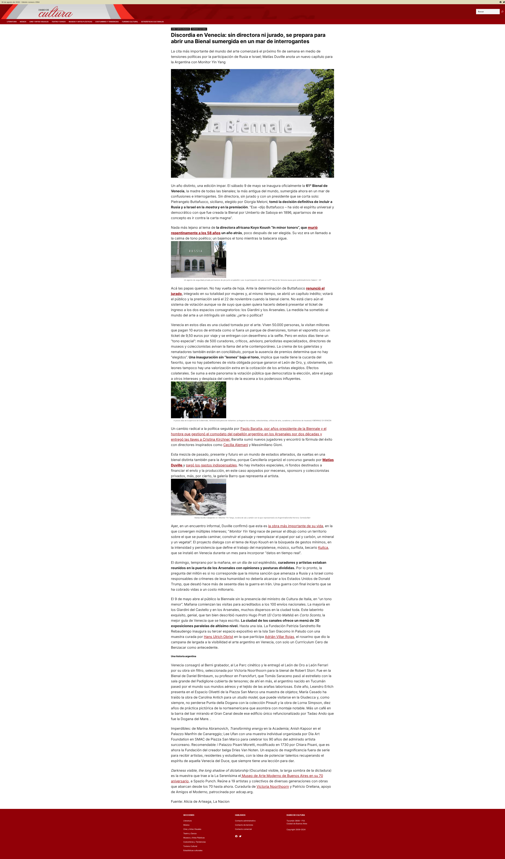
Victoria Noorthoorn (273, 786)
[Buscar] (502, 11)
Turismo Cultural (199, 29)
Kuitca (323, 547)
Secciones (188, 815)
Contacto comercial (243, 829)
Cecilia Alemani (235, 445)
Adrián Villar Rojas (279, 637)
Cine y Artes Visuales (180, 29)
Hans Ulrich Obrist (218, 637)
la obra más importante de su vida (295, 526)
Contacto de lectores (244, 825)
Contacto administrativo (245, 821)
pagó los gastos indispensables (211, 465)
